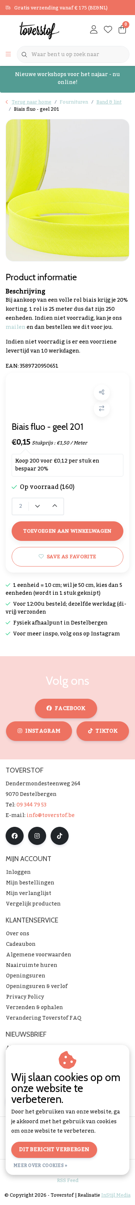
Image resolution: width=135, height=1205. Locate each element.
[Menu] (8, 54)
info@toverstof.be (51, 815)
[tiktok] (60, 836)
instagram (42, 731)
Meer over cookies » (41, 1165)
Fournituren (74, 102)
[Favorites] (108, 30)
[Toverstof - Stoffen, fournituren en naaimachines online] (39, 30)
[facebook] (15, 836)
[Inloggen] (94, 30)
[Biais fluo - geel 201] (67, 190)
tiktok (106, 731)
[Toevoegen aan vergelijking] (102, 409)
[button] (102, 393)
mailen (16, 327)
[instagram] (37, 836)
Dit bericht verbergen (54, 1149)
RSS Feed (67, 1180)
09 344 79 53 (31, 805)
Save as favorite (71, 556)
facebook (70, 708)
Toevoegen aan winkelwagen (67, 531)
